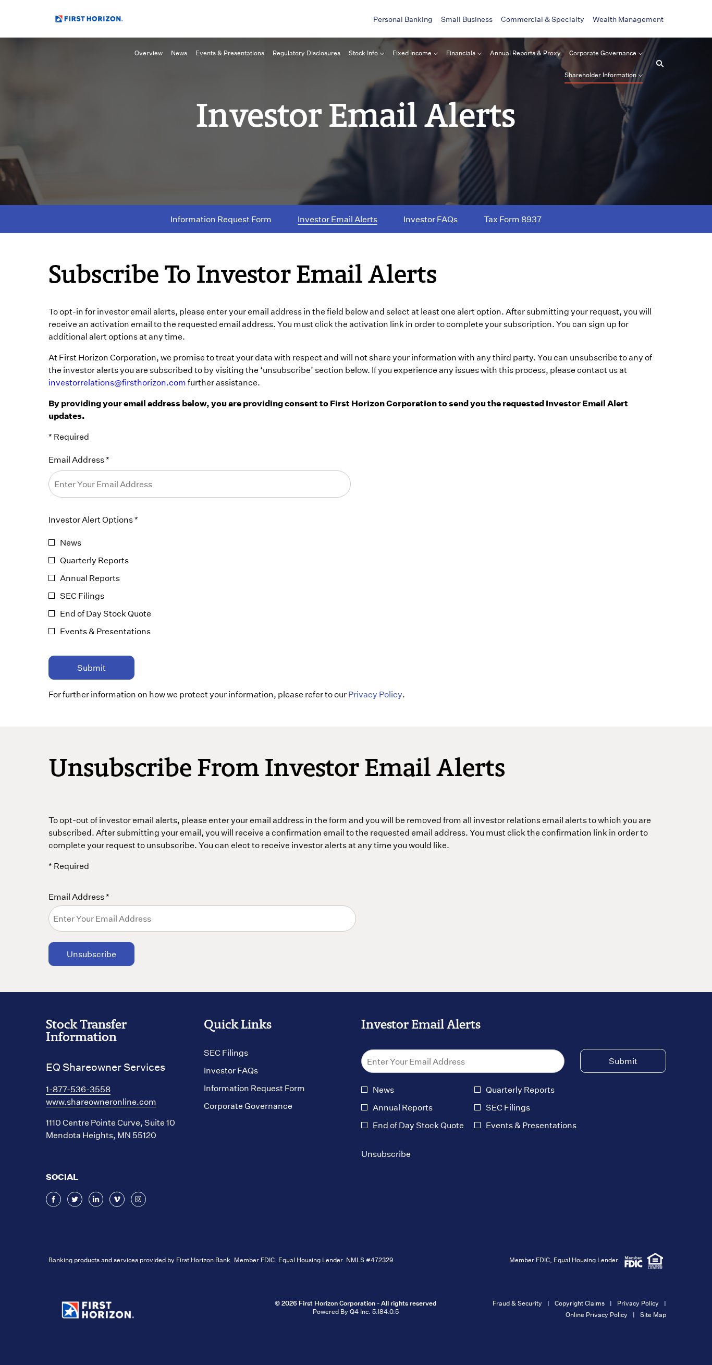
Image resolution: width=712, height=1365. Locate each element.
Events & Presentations (105, 630)
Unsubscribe (386, 1153)
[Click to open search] (657, 64)
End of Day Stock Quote (105, 613)
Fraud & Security (517, 1303)
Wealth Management (628, 19)
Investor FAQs (245, 1070)
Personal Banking (403, 19)
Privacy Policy (375, 693)
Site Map (653, 1314)
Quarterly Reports (94, 559)
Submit (91, 667)
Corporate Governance (263, 1106)
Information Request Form (269, 1088)
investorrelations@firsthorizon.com (117, 382)
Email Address (76, 896)
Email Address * (96, 459)
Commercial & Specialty (542, 19)
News (70, 542)
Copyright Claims (580, 1303)
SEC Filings (82, 595)
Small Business (467, 19)
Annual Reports (90, 577)
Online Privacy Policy (597, 1314)
